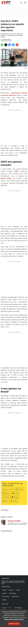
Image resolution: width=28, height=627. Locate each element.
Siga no (5, 489)
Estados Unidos (6, 178)
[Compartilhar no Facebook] (9, 44)
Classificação (12, 593)
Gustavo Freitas (7, 39)
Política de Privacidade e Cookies (14, 619)
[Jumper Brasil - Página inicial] (6, 3)
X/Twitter (7, 497)
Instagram (7, 493)
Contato (4, 599)
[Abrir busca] (21, 3)
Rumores (11, 590)
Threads (14, 501)
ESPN (16, 171)
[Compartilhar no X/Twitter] (5, 44)
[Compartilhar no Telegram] (13, 44)
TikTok (6, 501)
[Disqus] (14, 553)
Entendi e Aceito (14, 623)
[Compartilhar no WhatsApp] (2, 44)
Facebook (16, 497)
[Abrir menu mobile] (25, 2)
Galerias (4, 593)
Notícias (4, 590)
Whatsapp (20, 489)
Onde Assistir (5, 596)
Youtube (16, 493)
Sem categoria (4, 510)
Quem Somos (15, 596)
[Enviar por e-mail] (17, 44)
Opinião (18, 590)
